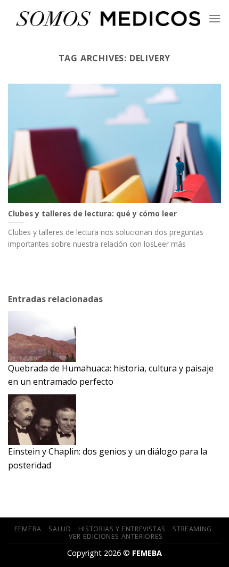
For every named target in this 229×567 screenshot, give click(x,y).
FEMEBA (28, 528)
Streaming (192, 528)
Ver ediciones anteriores (116, 536)
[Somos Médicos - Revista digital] (108, 19)
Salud (59, 528)
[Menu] (214, 18)
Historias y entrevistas (122, 528)
